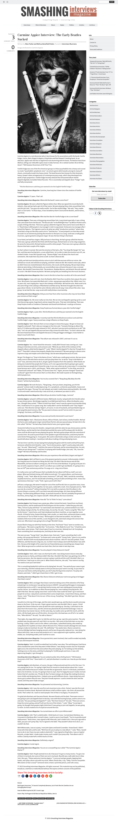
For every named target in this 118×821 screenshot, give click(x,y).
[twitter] (7, 2)
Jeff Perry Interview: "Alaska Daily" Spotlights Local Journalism (31, 803)
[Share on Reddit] (46, 776)
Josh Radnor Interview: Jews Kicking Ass (71, 803)
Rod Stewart (41, 798)
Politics (71, 25)
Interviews (27, 25)
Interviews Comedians (96, 140)
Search (111, 1)
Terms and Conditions (96, 49)
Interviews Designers (96, 144)
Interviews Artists (95, 126)
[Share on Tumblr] (38, 776)
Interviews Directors (95, 147)
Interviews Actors (95, 123)
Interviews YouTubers (96, 178)
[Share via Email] (50, 776)
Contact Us (93, 42)
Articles (81, 25)
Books (62, 25)
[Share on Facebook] (22, 776)
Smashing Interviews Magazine (62, 818)
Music (53, 25)
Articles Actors (94, 105)
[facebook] (4, 2)
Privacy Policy (94, 46)
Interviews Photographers (97, 161)
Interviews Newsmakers (96, 158)
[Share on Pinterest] (30, 776)
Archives (92, 25)
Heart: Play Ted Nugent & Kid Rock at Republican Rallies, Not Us (37, 793)
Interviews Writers (95, 175)
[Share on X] (26, 776)
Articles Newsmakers (96, 116)
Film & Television (41, 25)
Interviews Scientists (96, 171)
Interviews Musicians (69, 44)
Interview (29, 798)
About (91, 39)
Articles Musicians (95, 112)
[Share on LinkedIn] (34, 776)
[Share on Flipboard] (42, 776)
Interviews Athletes (95, 130)
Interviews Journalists (96, 151)
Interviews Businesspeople (97, 137)
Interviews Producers (96, 168)
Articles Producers (95, 119)
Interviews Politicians (96, 164)
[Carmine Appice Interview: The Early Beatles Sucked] (52, 153)
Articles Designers (95, 109)
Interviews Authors (95, 133)
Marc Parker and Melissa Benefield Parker (39, 44)
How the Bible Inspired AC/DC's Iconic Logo (31, 790)
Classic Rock (21, 798)
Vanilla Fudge (50, 798)
